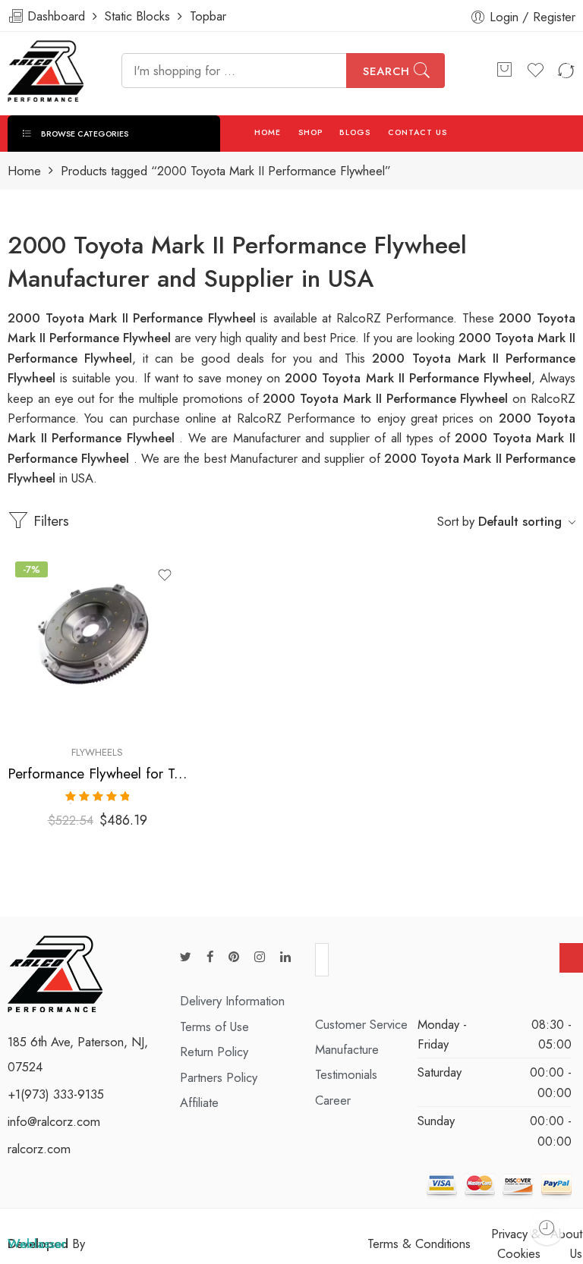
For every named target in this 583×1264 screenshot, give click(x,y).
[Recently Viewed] (547, 1228)
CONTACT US (418, 132)
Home (24, 171)
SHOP (310, 132)
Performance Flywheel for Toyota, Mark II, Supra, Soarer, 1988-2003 (97, 773)
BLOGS (354, 132)
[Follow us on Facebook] (209, 957)
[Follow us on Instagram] (259, 957)
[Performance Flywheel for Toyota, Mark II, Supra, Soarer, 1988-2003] (97, 643)
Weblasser (37, 1243)
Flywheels (97, 752)
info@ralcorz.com (54, 1121)
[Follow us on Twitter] (185, 957)
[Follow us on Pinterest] (233, 957)
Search (386, 71)
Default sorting (520, 521)
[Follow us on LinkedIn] (285, 957)
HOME (267, 132)
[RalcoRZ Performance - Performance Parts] (46, 71)
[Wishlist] (164, 575)
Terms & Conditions (419, 1243)
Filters (49, 521)
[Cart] (504, 70)
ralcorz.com (39, 1149)
